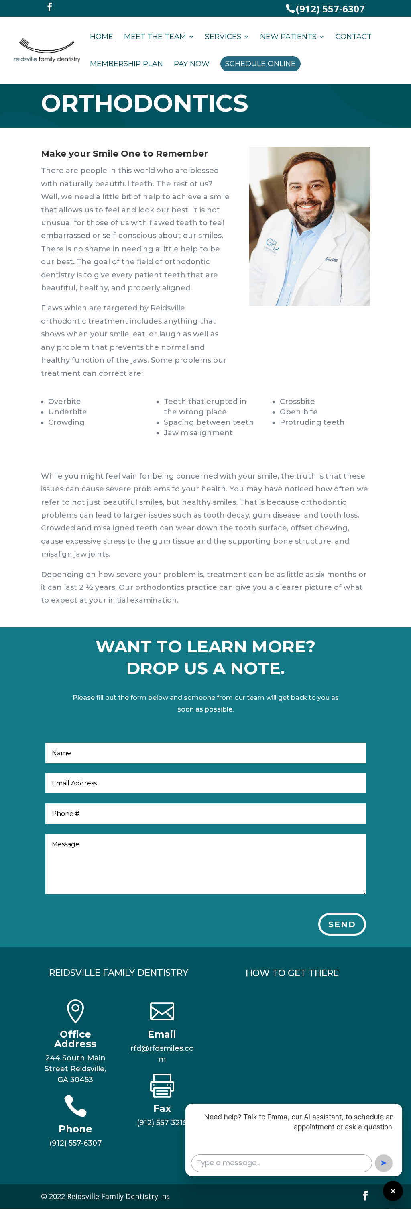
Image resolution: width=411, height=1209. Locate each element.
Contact (354, 37)
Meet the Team (155, 37)
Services (223, 37)
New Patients (288, 37)
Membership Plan (126, 64)
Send (342, 924)
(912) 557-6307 (330, 8)
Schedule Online (260, 63)
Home (101, 37)
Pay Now (192, 64)
